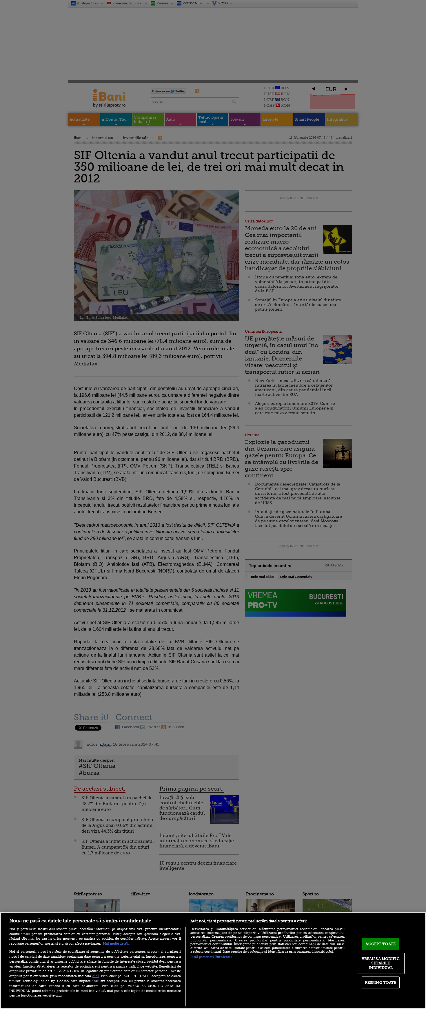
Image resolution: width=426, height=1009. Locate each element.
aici (95, 976)
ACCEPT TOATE (380, 944)
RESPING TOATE (380, 982)
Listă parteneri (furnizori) (211, 957)
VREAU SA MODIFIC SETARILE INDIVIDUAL (381, 963)
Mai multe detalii (116, 943)
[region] (213, 960)
